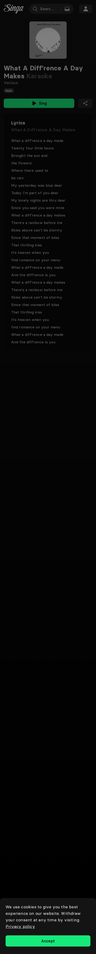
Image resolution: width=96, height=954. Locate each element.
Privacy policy (20, 926)
